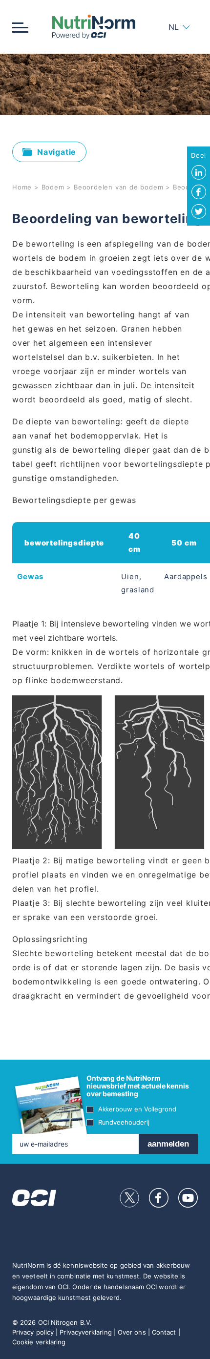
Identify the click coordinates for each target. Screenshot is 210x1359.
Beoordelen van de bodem (118, 187)
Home (22, 187)
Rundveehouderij (123, 1122)
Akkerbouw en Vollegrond (137, 1109)
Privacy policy (33, 1332)
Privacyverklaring (85, 1332)
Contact (164, 1332)
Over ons (132, 1332)
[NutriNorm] (93, 27)
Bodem (53, 187)
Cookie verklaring (38, 1342)
